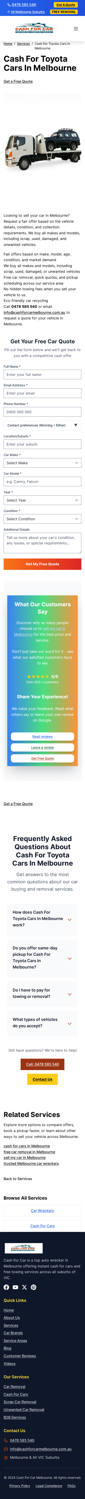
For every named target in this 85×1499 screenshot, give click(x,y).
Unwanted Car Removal (24, 1409)
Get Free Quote (42, 758)
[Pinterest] (33, 1287)
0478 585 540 (24, 4)
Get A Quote (65, 5)
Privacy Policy (19, 1486)
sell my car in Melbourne (25, 1157)
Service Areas (15, 1340)
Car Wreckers (42, 1210)
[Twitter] (24, 1287)
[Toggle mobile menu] (76, 29)
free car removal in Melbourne (29, 1152)
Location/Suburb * (17, 436)
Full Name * (12, 366)
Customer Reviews (20, 1356)
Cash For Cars (42, 1226)
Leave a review (42, 747)
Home (9, 1310)
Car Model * (13, 473)
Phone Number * (16, 404)
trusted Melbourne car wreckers (31, 1163)
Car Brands (13, 1333)
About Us (12, 1317)
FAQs (72, 1486)
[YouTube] (15, 1287)
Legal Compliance (49, 1486)
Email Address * (16, 385)
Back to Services (18, 1178)
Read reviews (42, 736)
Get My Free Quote (42, 564)
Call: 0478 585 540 (42, 1064)
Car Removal (14, 1386)
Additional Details (17, 529)
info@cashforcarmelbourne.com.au (34, 312)
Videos (10, 1363)
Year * (8, 492)
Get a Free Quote (18, 81)
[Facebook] (6, 1287)
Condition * (12, 511)
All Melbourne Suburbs (28, 12)
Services (11, 1325)
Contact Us (42, 1079)
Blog (7, 1348)
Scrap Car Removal (20, 1402)
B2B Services (15, 1417)
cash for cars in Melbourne (27, 1146)
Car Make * (12, 455)
